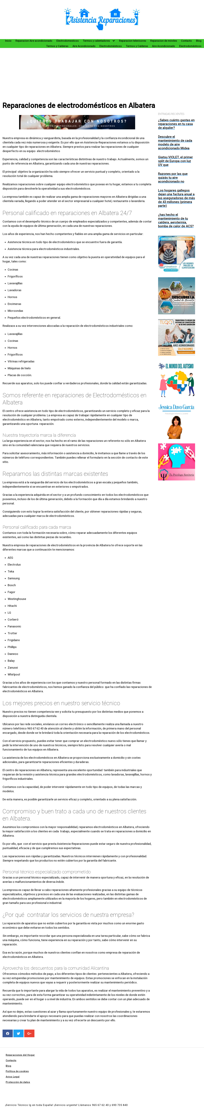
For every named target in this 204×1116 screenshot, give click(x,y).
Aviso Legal (13, 1076)
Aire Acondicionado (84, 46)
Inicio (8, 40)
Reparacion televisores (132, 40)
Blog (198, 40)
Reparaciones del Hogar (20, 1055)
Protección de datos (18, 1082)
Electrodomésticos (110, 46)
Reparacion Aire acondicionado (33, 40)
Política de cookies (17, 1071)
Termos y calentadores (96, 40)
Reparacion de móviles (163, 40)
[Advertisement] (102, 77)
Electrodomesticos (67, 40)
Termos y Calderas (57, 46)
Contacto (186, 40)
